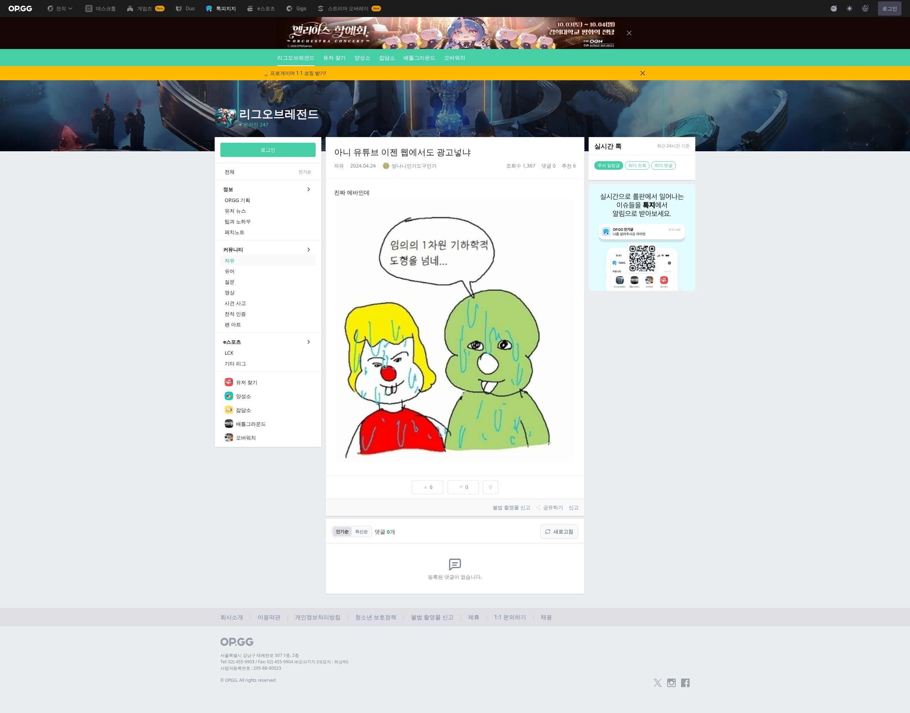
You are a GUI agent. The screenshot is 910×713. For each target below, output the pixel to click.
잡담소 (387, 57)
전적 (61, 8)
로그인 (889, 8)
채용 (546, 617)
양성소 (362, 57)
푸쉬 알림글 (609, 165)
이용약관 (269, 617)
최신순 (361, 531)
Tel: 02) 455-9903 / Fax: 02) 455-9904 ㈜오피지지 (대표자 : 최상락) (284, 662)
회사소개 (231, 617)
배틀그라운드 (419, 57)
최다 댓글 (663, 165)
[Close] (629, 33)
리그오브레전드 (296, 57)
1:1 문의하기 (510, 617)
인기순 (342, 531)
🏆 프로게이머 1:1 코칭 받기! (294, 73)
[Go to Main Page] (20, 8)
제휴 (474, 617)
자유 (339, 165)
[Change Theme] (849, 8)
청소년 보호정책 (375, 617)
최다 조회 (637, 165)
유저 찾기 (334, 57)
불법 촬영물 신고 (432, 617)
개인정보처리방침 (318, 617)
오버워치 (454, 57)
